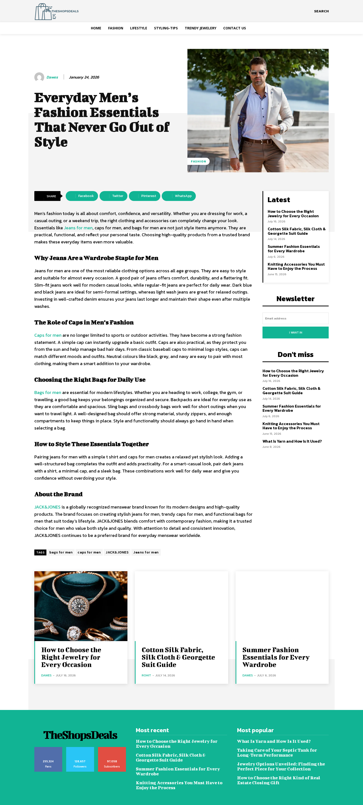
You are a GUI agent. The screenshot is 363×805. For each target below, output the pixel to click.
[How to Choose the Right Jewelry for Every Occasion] (80, 606)
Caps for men (47, 335)
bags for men (61, 552)
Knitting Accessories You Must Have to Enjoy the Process (296, 266)
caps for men (89, 552)
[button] (321, 11)
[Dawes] (40, 77)
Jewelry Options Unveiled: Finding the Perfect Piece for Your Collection (281, 766)
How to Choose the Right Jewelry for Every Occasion (293, 213)
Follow (80, 749)
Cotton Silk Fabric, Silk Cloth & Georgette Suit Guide (297, 231)
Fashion (198, 161)
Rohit (146, 675)
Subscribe (112, 749)
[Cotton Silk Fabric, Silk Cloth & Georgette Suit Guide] (181, 606)
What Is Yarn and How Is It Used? (292, 441)
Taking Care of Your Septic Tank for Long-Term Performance (277, 752)
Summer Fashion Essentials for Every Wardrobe (294, 248)
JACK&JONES (47, 507)
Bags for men (48, 392)
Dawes (52, 77)
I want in (295, 332)
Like (48, 749)
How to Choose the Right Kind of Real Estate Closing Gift (278, 780)
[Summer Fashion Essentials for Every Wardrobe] (282, 606)
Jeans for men (78, 227)
